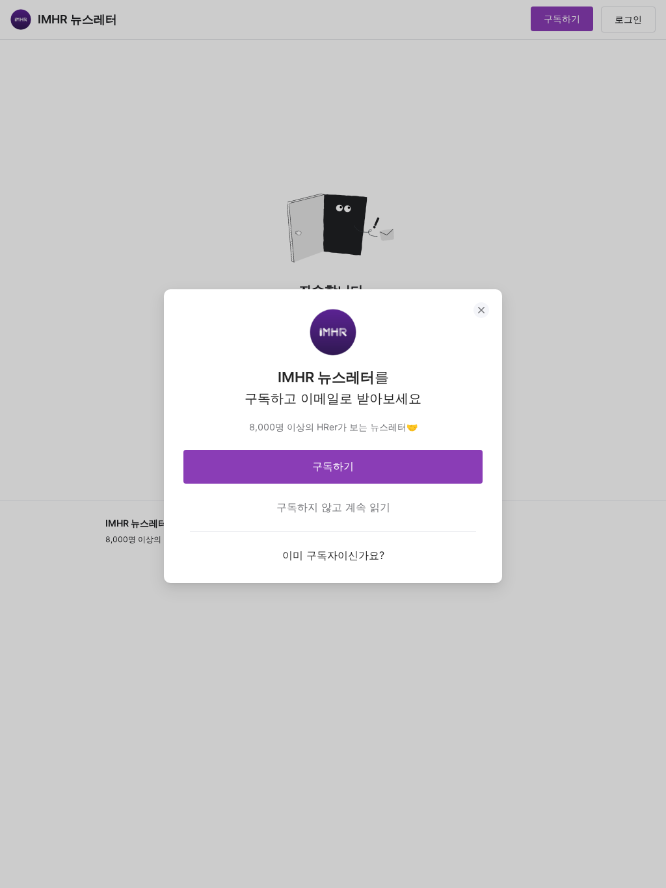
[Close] (481, 310)
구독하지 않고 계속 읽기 (333, 507)
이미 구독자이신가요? (333, 555)
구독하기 (333, 466)
